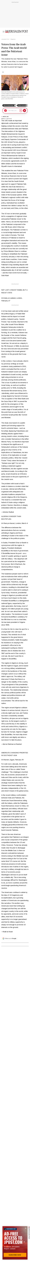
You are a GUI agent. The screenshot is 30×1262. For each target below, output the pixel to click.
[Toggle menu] (3, 31)
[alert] (15, 1243)
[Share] (3, 72)
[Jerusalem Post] (16, 31)
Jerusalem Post (5, 39)
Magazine (13, 39)
